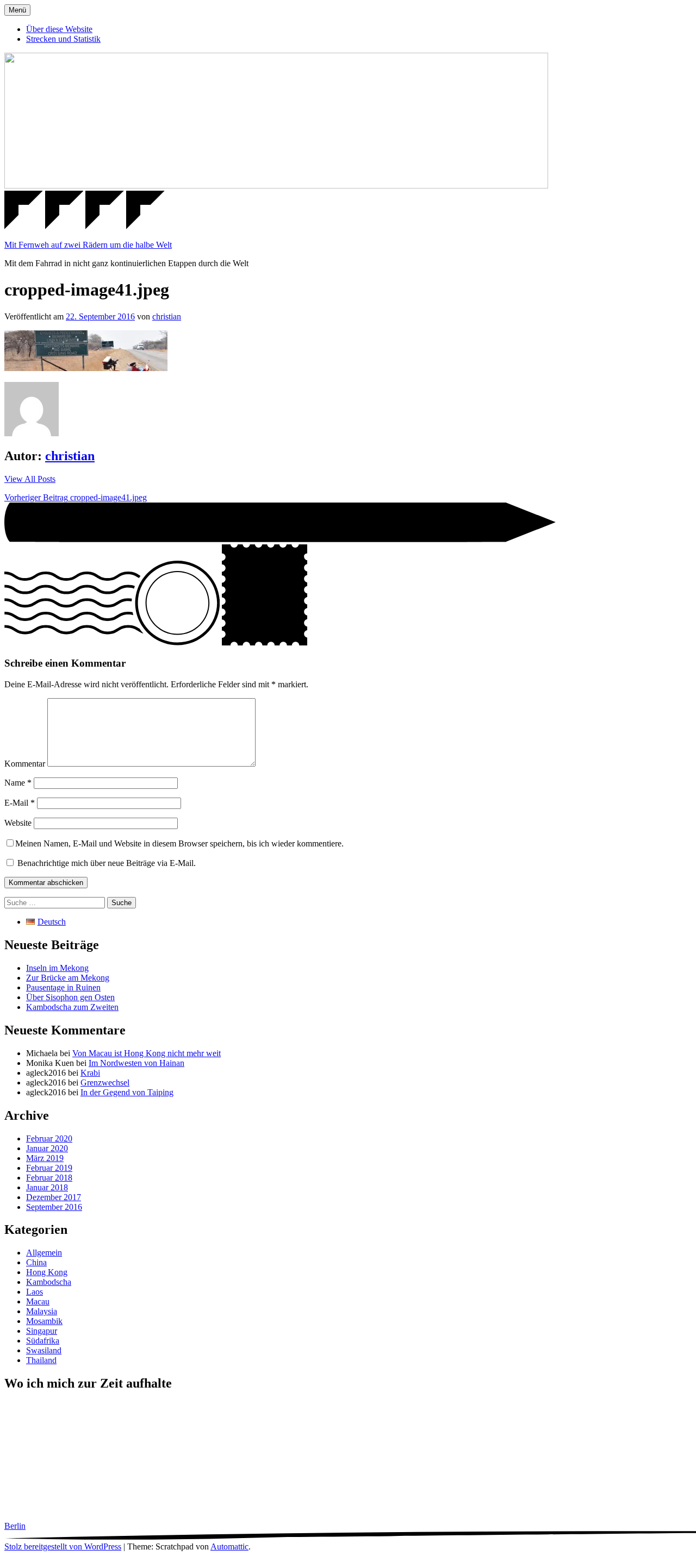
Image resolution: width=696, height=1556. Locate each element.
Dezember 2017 (53, 1197)
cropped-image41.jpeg (75, 497)
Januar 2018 (47, 1187)
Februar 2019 (49, 1167)
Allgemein (44, 1252)
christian (166, 316)
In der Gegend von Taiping (126, 1092)
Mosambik (44, 1321)
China (36, 1262)
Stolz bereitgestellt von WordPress (62, 1546)
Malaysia (41, 1311)
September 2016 (54, 1207)
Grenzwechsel (104, 1082)
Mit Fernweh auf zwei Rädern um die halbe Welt (88, 244)
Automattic (229, 1546)
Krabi (90, 1072)
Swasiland (43, 1350)
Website (18, 822)
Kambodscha (48, 1282)
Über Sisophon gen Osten (70, 997)
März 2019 (45, 1158)
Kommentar (24, 763)
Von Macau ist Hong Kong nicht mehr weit (146, 1053)
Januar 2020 (47, 1148)
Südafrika (42, 1340)
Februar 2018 (49, 1177)
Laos (34, 1291)
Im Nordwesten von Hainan (136, 1063)
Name (18, 782)
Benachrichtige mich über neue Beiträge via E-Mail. (106, 863)
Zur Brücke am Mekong (67, 977)
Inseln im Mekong (57, 968)
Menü (17, 10)
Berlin (15, 1525)
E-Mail (19, 802)
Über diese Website (59, 29)
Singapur (41, 1330)
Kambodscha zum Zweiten (72, 1007)
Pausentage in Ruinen (63, 987)
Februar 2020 (49, 1138)
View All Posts (29, 479)
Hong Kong (46, 1272)
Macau (37, 1301)
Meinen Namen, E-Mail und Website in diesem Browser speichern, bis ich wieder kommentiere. (179, 843)
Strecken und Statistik (63, 38)
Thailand (41, 1360)
